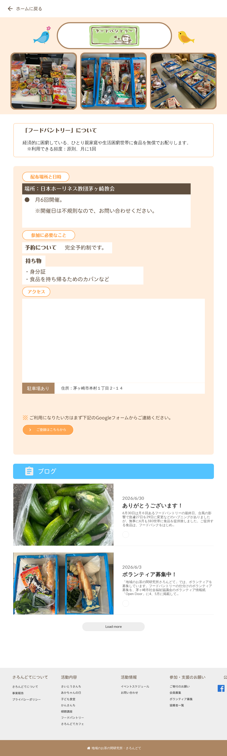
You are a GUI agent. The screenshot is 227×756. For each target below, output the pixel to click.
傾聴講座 (66, 711)
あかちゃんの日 (71, 693)
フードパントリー (72, 718)
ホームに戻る (29, 9)
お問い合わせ (129, 693)
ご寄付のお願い (180, 686)
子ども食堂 (68, 699)
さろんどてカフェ (72, 724)
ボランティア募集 (181, 699)
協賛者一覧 (177, 705)
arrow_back (10, 8)
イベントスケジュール (135, 686)
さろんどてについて (30, 677)
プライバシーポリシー (26, 700)
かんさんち (68, 705)
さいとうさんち (71, 686)
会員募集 (175, 693)
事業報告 (18, 693)
